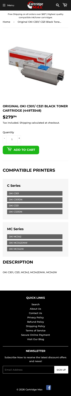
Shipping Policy (35, 326)
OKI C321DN (15, 211)
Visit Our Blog (35, 339)
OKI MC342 (15, 236)
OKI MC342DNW (18, 242)
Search (35, 304)
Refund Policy (35, 321)
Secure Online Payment (35, 334)
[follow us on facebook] (49, 389)
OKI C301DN (15, 199)
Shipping (25, 122)
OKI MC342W (16, 249)
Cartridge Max (33, 389)
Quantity (8, 132)
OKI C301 (14, 193)
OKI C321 (14, 205)
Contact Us (35, 313)
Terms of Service (36, 330)
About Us (35, 308)
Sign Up (61, 369)
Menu (10, 5)
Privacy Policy (35, 317)
